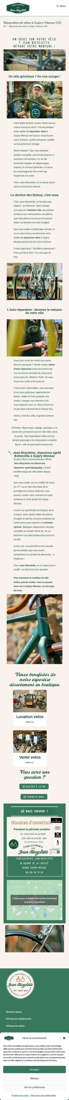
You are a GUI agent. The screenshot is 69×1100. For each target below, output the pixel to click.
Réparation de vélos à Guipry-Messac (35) (28, 26)
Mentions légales (14, 1012)
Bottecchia (36, 467)
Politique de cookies (20, 1095)
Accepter (34, 1069)
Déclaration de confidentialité (43, 1095)
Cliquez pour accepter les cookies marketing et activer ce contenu (35, 900)
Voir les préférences (34, 1087)
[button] (64, 1038)
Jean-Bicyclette (27, 182)
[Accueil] (5, 26)
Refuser (34, 1078)
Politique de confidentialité (18, 1018)
